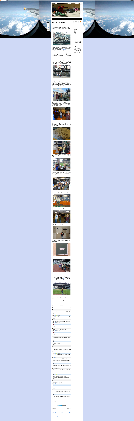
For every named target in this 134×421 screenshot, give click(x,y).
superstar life (64, 278)
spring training (64, 49)
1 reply (55, 322)
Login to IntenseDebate (60, 405)
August (75, 30)
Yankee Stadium (68, 50)
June (74, 32)
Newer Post (54, 412)
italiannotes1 (55, 319)
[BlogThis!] (60, 305)
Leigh (54, 336)
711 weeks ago (59, 315)
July (74, 31)
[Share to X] (61, 305)
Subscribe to (53, 408)
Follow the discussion (70, 307)
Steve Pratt (55, 302)
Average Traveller (55, 328)
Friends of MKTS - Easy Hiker (77, 49)
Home (62, 412)
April (75, 34)
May (74, 33)
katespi (54, 357)
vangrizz (55, 315)
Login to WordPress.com (64, 405)
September (75, 29)
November (75, 28)
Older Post (69, 412)
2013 (74, 27)
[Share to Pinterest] (62, 305)
